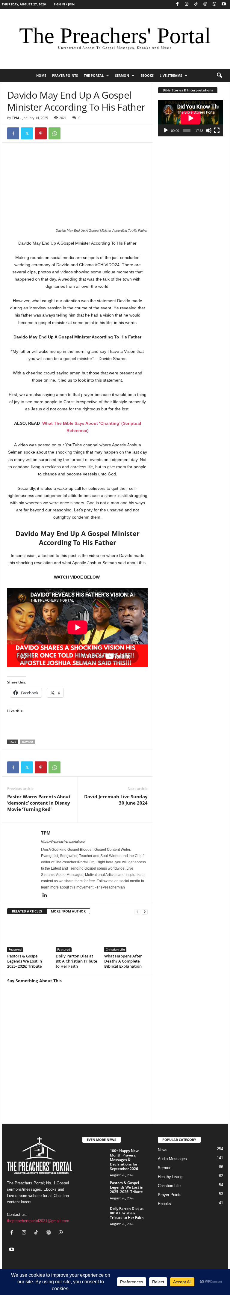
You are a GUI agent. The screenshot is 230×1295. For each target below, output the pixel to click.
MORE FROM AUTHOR (68, 911)
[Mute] (209, 130)
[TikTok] (195, 4)
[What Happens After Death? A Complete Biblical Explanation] (126, 935)
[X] (27, 133)
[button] (219, 75)
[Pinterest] (41, 133)
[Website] (205, 4)
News (162, 1150)
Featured (15, 949)
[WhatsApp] (214, 4)
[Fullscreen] (217, 130)
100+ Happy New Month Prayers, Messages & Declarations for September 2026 (124, 1159)
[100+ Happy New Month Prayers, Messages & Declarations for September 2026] (94, 1157)
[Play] (166, 130)
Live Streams (171, 75)
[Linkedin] (44, 896)
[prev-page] (137, 911)
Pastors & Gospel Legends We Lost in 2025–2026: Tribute (24, 961)
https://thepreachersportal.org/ (63, 841)
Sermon (122, 75)
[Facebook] (177, 4)
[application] (190, 118)
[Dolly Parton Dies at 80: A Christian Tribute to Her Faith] (77, 935)
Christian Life (115, 949)
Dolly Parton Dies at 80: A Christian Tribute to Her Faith (76, 961)
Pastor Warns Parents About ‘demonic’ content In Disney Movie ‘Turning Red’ (39, 802)
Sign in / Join (64, 4)
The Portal (94, 75)
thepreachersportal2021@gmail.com (38, 1221)
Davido (27, 742)
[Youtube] (223, 4)
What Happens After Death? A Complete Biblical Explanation (123, 961)
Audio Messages (172, 1159)
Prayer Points (65, 75)
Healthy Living (170, 1176)
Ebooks (147, 75)
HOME (41, 75)
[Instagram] (186, 4)
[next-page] (145, 911)
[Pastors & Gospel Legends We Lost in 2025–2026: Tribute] (29, 935)
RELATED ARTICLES (27, 911)
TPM (15, 117)
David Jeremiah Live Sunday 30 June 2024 (116, 799)
